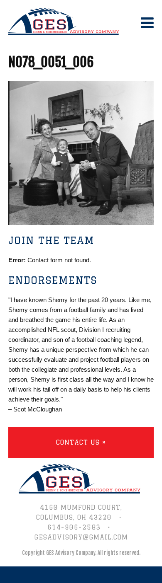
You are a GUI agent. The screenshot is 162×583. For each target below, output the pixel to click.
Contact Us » (81, 442)
